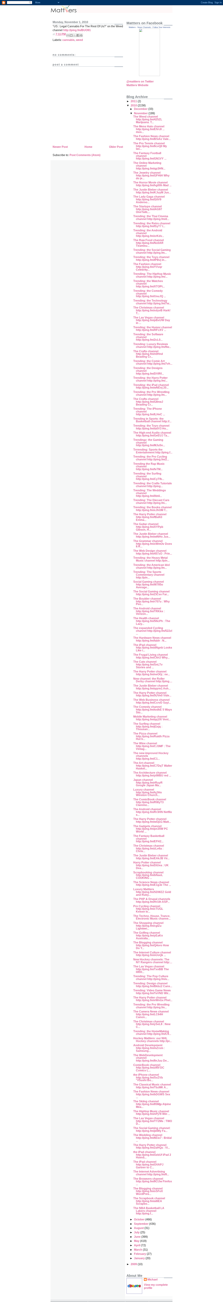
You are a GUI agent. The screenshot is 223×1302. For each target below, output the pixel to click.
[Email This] (68, 35)
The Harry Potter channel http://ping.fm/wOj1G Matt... (152, 820)
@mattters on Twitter (140, 81)
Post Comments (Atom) (85, 155)
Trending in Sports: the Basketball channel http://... (152, 420)
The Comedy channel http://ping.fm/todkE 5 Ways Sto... (152, 709)
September (141, 1223)
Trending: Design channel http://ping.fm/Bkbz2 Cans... (152, 985)
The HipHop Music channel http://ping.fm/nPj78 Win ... (151, 1113)
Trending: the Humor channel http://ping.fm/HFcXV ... (152, 329)
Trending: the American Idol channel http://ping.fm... (151, 566)
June (137, 1236)
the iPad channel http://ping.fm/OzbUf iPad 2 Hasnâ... (152, 1155)
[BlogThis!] (71, 35)
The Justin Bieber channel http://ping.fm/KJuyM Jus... (152, 191)
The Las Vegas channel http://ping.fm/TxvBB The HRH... (151, 969)
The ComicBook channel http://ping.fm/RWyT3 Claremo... (149, 802)
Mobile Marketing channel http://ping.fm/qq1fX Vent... (152, 718)
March (138, 1249)
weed (79, 39)
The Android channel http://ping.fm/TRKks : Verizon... (149, 611)
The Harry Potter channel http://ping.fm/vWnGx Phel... (152, 999)
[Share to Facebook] (78, 35)
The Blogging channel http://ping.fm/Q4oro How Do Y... (151, 945)
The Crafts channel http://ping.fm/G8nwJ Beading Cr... (148, 401)
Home (88, 146)
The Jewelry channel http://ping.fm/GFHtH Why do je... (151, 175)
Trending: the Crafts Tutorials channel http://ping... (152, 485)
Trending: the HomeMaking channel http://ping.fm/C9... (152, 1033)
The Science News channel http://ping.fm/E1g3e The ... (152, 884)
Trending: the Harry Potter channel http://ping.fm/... (150, 379)
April (137, 1245)
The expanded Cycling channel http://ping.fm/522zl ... (152, 631)
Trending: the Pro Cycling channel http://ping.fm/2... (151, 458)
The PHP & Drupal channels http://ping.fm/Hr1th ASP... (151, 900)
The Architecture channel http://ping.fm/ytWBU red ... (152, 774)
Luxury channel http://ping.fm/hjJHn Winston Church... (147, 792)
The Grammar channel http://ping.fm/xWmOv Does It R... (152, 544)
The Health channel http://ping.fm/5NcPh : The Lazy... (151, 621)
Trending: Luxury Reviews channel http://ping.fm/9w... (152, 345)
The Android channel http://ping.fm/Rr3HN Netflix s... (152, 812)
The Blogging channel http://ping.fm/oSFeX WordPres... (148, 1191)
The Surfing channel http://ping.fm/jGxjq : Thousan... (147, 726)
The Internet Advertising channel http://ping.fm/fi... (151, 1173)
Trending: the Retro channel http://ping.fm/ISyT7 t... (151, 225)
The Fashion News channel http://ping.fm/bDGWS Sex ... (151, 1094)
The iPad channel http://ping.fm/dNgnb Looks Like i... (152, 647)
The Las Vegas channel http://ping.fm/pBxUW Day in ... (151, 320)
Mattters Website (137, 85)
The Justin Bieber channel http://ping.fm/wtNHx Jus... (151, 535)
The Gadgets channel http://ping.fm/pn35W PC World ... (150, 829)
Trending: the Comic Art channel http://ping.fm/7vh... (152, 362)
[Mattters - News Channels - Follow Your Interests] (149, 75)
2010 (134, 105)
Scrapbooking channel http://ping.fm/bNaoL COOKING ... (148, 875)
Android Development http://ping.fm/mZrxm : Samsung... (149, 1048)
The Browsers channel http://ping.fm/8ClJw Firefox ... (152, 1181)
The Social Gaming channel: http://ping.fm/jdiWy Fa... (151, 1129)
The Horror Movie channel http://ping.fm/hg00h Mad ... (152, 184)
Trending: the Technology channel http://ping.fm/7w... (152, 302)
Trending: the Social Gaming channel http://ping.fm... (152, 251)
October (139, 1219)
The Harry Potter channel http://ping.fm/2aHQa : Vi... (151, 1146)
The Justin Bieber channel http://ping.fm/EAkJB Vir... (151, 857)
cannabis (68, 39)
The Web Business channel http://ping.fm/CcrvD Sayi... (152, 701)
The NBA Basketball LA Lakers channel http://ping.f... (148, 1211)
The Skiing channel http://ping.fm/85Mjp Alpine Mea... (152, 1104)
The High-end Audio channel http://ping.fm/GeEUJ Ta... (152, 434)
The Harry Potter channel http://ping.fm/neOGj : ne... (151, 673)
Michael (152, 1279)
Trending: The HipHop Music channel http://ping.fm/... (152, 275)
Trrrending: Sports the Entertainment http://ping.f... (152, 451)
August (139, 1228)
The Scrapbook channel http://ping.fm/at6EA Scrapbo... (149, 1201)
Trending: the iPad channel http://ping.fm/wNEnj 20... (151, 386)
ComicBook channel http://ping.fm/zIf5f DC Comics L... (148, 1068)
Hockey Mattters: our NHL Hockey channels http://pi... (152, 1040)
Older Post (116, 146)
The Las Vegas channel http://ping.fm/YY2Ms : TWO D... (152, 1121)
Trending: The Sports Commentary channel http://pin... (148, 574)
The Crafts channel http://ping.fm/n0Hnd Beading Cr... (148, 354)
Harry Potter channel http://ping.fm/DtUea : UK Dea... (151, 865)
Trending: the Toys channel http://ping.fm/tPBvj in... (151, 258)
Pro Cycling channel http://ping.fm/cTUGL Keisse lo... (148, 909)
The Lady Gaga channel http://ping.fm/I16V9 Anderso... (149, 199)
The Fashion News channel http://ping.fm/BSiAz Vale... (152, 137)
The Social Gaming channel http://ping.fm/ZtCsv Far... (151, 593)
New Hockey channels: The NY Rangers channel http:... (152, 961)
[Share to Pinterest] (81, 35)
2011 (134, 101)
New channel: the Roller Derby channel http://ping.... (152, 680)
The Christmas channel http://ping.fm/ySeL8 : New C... (151, 1024)
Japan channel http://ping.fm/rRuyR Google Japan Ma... (148, 782)
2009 (134, 1264)
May (137, 1240)
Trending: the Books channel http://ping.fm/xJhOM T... (152, 509)
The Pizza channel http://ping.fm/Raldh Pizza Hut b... (151, 736)
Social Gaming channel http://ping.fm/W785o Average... (148, 584)
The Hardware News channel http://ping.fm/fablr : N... (152, 639)
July (137, 1232)
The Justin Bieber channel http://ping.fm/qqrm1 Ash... (152, 687)
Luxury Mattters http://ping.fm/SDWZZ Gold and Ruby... (152, 892)
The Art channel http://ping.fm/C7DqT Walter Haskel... (152, 765)
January (139, 1258)
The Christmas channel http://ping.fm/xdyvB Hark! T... (151, 310)
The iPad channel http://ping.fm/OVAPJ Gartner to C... (148, 1164)
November (141, 113)
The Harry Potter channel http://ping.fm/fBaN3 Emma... (149, 517)
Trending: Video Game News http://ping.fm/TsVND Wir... (152, 992)
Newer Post (60, 146)
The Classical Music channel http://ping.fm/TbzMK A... (152, 1086)
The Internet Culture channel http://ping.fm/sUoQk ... (152, 954)
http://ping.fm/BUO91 (77, 30)
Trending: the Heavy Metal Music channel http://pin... (151, 559)
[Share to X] (74, 35)
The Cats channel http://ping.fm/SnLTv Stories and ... (148, 664)
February (140, 1253)
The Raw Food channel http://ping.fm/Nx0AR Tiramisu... (148, 243)
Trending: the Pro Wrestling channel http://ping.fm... (151, 393)
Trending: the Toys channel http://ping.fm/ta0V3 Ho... (151, 427)
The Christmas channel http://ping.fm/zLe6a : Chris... (148, 848)
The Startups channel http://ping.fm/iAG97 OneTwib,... (147, 209)
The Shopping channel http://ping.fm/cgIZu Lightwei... (148, 925)
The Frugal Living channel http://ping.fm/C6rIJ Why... (151, 656)
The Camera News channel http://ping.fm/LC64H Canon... (151, 1014)
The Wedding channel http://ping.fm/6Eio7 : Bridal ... (152, 1138)
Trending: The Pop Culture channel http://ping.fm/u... (151, 978)
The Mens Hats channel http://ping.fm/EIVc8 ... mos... (148, 129)
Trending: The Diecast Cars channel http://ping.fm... (151, 501)
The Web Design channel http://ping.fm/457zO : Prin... (152, 552)
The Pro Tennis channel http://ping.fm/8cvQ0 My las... (150, 146)
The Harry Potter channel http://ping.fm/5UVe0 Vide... (152, 694)
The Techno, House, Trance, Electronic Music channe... (152, 917)
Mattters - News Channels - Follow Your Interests (149, 27)
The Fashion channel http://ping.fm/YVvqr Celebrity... (147, 267)
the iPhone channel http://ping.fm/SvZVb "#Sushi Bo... (148, 1077)
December (141, 108)
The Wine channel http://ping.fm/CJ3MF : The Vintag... (152, 746)
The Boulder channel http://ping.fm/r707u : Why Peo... (151, 601)
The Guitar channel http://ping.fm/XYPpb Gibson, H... (148, 527)
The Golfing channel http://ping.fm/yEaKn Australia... (148, 935)
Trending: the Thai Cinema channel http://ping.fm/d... (151, 217)
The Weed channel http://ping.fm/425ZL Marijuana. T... (147, 119)
